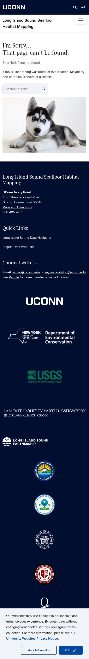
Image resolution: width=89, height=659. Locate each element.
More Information (39, 650)
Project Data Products (18, 247)
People (14, 277)
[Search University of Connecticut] (75, 7)
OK (68, 650)
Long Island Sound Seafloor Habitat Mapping (27, 23)
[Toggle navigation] (81, 20)
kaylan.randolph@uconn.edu (65, 272)
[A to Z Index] (83, 7)
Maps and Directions (17, 207)
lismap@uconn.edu (26, 272)
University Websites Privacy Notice (32, 638)
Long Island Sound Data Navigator (26, 238)
